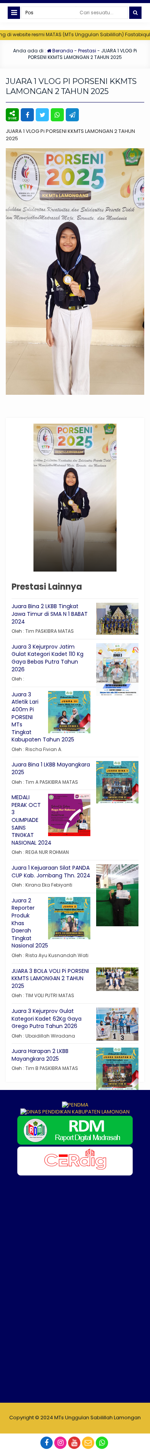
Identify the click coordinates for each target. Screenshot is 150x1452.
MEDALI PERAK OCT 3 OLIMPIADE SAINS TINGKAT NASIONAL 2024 (32, 820)
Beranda (62, 50)
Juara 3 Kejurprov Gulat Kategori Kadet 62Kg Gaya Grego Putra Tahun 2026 (47, 1018)
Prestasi (87, 50)
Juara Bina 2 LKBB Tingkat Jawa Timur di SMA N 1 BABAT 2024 (50, 613)
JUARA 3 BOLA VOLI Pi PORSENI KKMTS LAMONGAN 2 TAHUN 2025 (50, 978)
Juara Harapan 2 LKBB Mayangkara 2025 (40, 1055)
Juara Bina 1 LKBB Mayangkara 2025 (51, 768)
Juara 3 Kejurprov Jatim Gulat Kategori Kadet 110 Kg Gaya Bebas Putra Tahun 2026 (47, 658)
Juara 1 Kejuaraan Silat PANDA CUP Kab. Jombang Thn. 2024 (51, 871)
